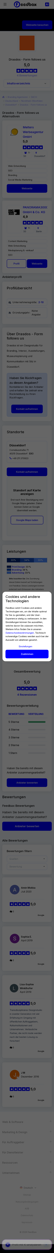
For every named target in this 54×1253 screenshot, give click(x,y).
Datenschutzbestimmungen (20, 632)
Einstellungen (25, 646)
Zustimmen (27, 654)
